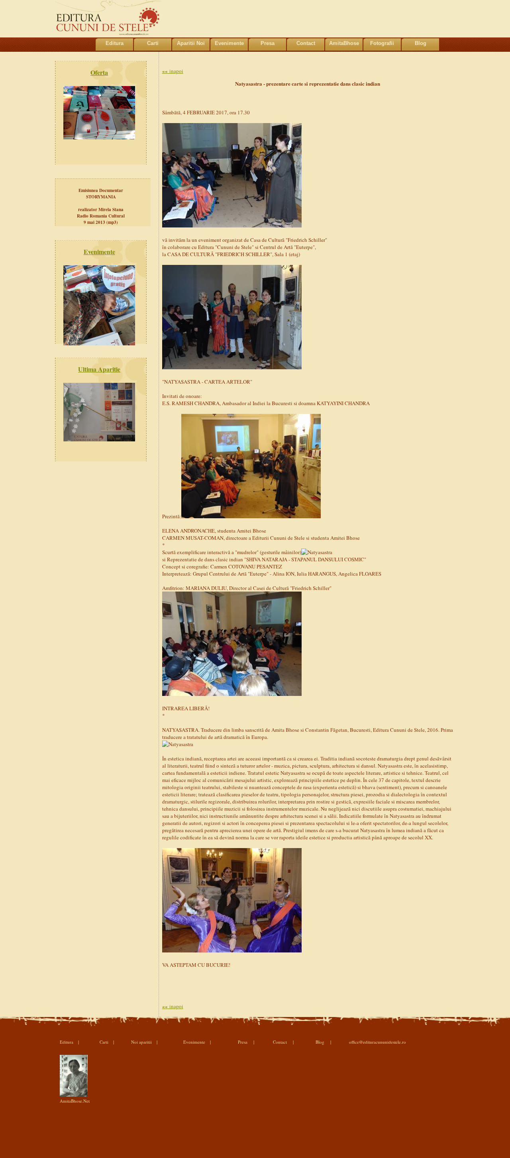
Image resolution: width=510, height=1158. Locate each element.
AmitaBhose (344, 43)
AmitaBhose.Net (75, 1101)
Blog (420, 43)
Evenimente (229, 43)
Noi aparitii (141, 1042)
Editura (115, 43)
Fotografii (382, 43)
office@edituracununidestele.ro (377, 1042)
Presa (268, 43)
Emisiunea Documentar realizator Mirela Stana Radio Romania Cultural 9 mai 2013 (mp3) (101, 206)
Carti (153, 43)
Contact (305, 43)
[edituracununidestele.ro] (108, 33)
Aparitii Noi (191, 43)
